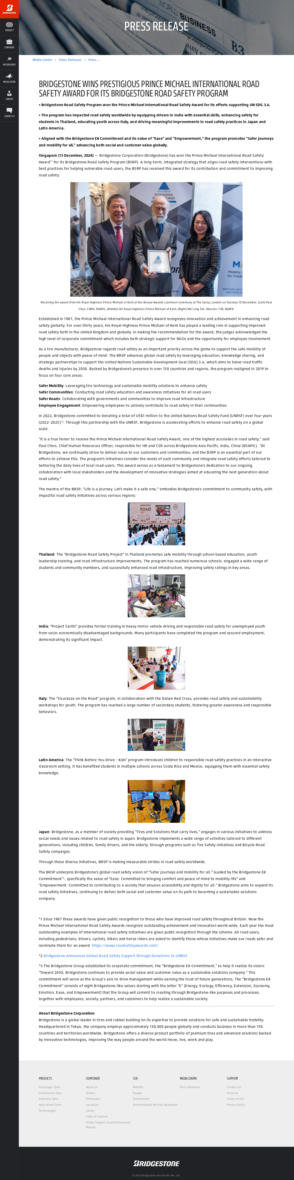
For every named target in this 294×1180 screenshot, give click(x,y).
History (90, 1093)
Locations (92, 1104)
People (137, 1093)
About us (92, 1087)
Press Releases (190, 1087)
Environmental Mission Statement (155, 1104)
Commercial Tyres (50, 1093)
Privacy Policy (236, 1104)
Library (90, 1110)
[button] (9, 44)
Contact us (234, 1087)
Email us (232, 1093)
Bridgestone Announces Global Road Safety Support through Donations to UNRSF (115, 955)
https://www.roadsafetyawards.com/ (125, 945)
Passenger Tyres (49, 1087)
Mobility (138, 1087)
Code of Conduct (97, 1116)
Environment (141, 1098)
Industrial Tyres (49, 1098)
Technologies (47, 1110)
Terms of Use (235, 1098)
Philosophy (93, 1098)
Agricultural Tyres (50, 1104)
